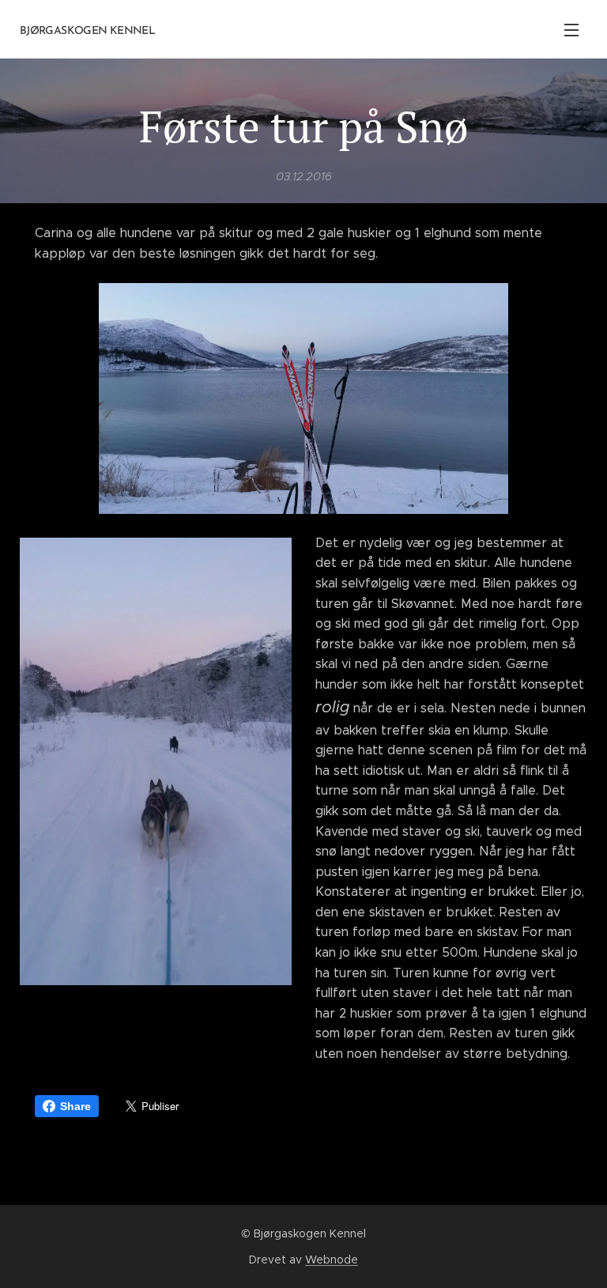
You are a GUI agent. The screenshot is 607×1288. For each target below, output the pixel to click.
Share (75, 1106)
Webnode (331, 1259)
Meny (571, 29)
